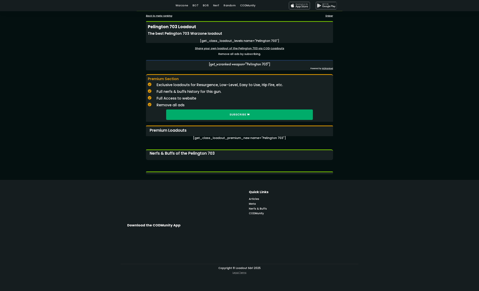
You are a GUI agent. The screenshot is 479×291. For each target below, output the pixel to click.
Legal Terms (239, 272)
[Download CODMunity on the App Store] (299, 5)
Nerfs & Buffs (258, 208)
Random (230, 5)
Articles (254, 199)
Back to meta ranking (159, 15)
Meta (252, 204)
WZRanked (327, 68)
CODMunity (248, 5)
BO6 (206, 5)
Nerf (216, 5)
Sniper (329, 15)
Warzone (182, 5)
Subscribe (238, 114)
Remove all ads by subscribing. (239, 54)
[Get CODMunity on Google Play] (326, 5)
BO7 (195, 5)
